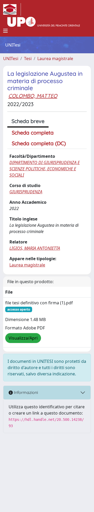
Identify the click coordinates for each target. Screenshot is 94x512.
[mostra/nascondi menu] (5, 30)
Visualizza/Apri (23, 338)
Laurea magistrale (55, 58)
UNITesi (10, 58)
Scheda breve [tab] (27, 121)
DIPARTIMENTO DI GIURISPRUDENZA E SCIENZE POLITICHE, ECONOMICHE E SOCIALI (44, 169)
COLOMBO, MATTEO (32, 95)
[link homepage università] (43, 22)
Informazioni (25, 392)
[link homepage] (12, 9)
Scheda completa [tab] (33, 132)
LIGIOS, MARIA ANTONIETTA (34, 248)
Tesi (28, 58)
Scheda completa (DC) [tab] (39, 143)
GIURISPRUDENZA (25, 192)
